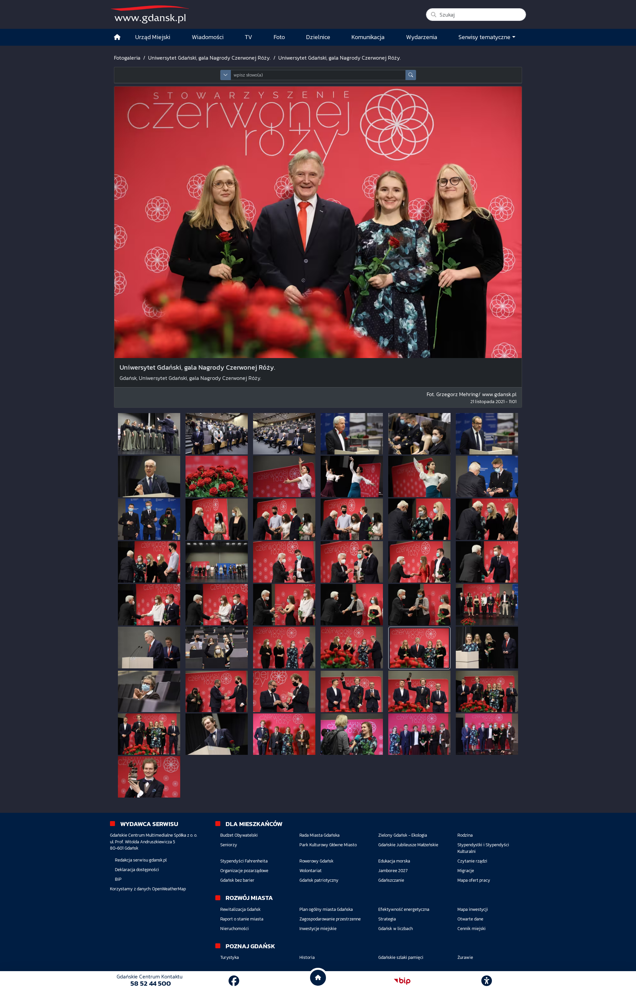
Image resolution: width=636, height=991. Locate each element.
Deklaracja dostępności (137, 869)
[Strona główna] (117, 37)
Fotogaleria (127, 58)
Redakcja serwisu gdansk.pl (141, 860)
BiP (118, 879)
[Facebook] (234, 981)
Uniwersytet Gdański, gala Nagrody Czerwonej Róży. (209, 58)
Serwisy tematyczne (484, 37)
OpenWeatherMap (169, 889)
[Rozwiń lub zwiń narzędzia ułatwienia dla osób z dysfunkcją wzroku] (487, 981)
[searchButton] (410, 75)
